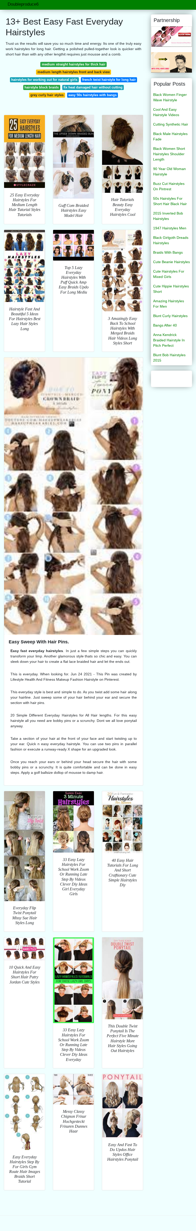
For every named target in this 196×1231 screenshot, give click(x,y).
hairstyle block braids (41, 87)
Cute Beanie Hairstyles (171, 262)
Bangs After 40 (165, 325)
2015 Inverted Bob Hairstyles (168, 216)
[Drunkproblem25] (171, 62)
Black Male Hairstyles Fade (170, 136)
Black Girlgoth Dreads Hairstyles (170, 240)
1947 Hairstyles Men (169, 228)
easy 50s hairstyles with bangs (92, 95)
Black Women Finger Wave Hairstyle (170, 97)
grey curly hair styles (47, 95)
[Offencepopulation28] (171, 36)
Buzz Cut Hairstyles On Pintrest (169, 186)
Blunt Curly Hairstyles (170, 316)
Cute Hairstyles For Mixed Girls (168, 274)
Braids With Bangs (168, 252)
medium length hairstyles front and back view (74, 72)
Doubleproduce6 (23, 4)
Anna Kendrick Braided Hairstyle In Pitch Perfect (169, 340)
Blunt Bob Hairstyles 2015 (169, 357)
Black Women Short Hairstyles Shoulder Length (169, 154)
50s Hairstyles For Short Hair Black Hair (170, 201)
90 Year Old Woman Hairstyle (169, 171)
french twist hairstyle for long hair (109, 80)
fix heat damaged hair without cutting (93, 87)
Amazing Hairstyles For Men (168, 303)
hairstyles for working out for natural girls (44, 80)
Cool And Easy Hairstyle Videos (166, 112)
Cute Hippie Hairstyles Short (171, 289)
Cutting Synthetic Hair (170, 124)
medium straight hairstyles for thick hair (73, 64)
